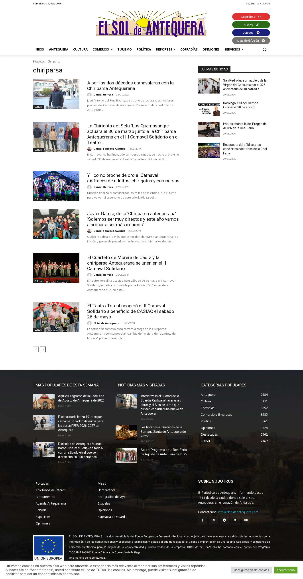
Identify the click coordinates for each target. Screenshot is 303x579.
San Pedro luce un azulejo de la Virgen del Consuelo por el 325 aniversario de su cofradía (245, 85)
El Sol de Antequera (106, 323)
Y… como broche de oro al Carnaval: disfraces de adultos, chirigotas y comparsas (133, 178)
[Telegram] (224, 520)
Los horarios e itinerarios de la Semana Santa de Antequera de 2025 (163, 431)
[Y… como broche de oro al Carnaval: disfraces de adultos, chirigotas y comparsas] (56, 186)
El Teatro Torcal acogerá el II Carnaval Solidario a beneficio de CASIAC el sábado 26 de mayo (130, 311)
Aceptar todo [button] (286, 570)
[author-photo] (90, 95)
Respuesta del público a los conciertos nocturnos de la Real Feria (245, 149)
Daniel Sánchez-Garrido (109, 148)
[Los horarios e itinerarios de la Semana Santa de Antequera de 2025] (126, 432)
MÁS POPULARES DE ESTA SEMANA (67, 385)
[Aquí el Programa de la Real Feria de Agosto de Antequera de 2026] (44, 401)
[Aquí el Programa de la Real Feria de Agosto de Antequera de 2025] (126, 455)
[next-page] (43, 349)
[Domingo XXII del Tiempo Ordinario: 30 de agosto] (209, 108)
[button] (264, 49)
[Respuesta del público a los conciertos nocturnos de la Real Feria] (209, 150)
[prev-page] (36, 349)
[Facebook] (202, 520)
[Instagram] (213, 520)
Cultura (38, 106)
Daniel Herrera (103, 94)
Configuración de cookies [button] (251, 570)
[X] (235, 520)
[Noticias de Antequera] (151, 24)
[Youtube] (246, 520)
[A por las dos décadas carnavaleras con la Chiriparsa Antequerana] (56, 94)
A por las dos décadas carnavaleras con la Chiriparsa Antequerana (130, 85)
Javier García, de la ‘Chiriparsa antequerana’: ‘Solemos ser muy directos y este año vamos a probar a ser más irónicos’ (133, 219)
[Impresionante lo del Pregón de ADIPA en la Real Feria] (209, 129)
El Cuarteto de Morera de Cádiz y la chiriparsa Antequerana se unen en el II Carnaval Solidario (126, 263)
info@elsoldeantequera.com (238, 512)
